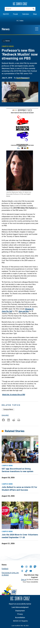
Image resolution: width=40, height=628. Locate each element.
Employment (20, 611)
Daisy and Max (24, 311)
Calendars (25, 14)
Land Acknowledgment (20, 607)
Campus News (8, 409)
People (15, 14)
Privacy (20, 614)
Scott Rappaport (22, 78)
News (6, 29)
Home (8, 41)
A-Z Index (20, 21)
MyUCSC (6, 14)
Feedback (5, 568)
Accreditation (20, 617)
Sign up (23, 579)
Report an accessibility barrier (20, 604)
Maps (35, 14)
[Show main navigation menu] (36, 28)
